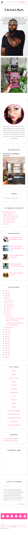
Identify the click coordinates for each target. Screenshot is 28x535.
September (9, 305)
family (14, 382)
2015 (6, 345)
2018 (6, 338)
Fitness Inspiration (8, 214)
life (14, 396)
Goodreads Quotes (21, 503)
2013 (6, 350)
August (8, 307)
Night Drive (6, 224)
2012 (6, 352)
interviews (14, 392)
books (14, 374)
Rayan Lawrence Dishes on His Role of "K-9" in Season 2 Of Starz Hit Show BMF (14, 20)
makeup (14, 400)
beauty (14, 371)
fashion (14, 385)
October (8, 302)
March (8, 316)
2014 (6, 348)
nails (14, 407)
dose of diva (14, 378)
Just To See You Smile (9, 222)
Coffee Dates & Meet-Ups (10, 218)
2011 (6, 355)
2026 (6, 291)
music (14, 403)
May (7, 312)
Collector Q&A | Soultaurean (11, 438)
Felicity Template (7, 526)
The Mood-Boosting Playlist (11, 216)
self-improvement (14, 418)
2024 (6, 295)
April (7, 314)
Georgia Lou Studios (21, 526)
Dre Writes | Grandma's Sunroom (11, 155)
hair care (14, 389)
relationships (14, 414)
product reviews (14, 411)
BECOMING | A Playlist (9, 212)
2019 (6, 336)
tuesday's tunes (14, 425)
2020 (6, 334)
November (9, 300)
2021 (6, 332)
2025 (6, 293)
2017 (6, 341)
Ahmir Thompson (17, 500)
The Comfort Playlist (9, 220)
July (7, 309)
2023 (6, 298)
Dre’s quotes (7, 486)
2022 (6, 329)
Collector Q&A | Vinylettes (10, 440)
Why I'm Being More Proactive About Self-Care (17, 248)
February (9, 327)
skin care (14, 421)
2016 (6, 343)
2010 (6, 357)
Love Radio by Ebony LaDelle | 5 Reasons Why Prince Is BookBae (14, 62)
